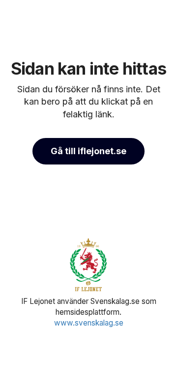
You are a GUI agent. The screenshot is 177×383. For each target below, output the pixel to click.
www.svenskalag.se (88, 323)
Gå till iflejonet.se (88, 151)
